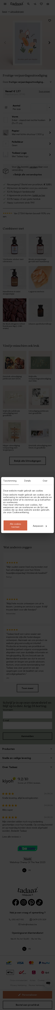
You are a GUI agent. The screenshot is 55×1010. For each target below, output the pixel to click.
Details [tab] (27, 480)
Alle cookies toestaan (15, 525)
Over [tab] (45, 480)
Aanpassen (38, 526)
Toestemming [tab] (9, 480)
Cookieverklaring (20, 512)
